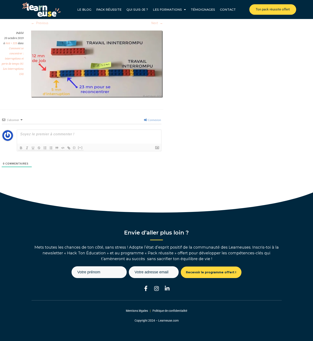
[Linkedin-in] (167, 288)
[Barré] (39, 147)
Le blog (84, 10)
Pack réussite (109, 10)
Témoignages (203, 10)
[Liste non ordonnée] (51, 147)
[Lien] (69, 147)
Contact (228, 10)
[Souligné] (33, 147)
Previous (42, 23)
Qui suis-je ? (137, 10)
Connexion (154, 120)
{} (74, 147)
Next (154, 23)
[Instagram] (156, 288)
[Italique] (27, 147)
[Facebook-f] (146, 288)
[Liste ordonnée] (45, 147)
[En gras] (21, 147)
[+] (80, 147)
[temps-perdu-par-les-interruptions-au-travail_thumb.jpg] (97, 96)
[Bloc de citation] (57, 147)
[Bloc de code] (63, 147)
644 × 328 (11, 43)
